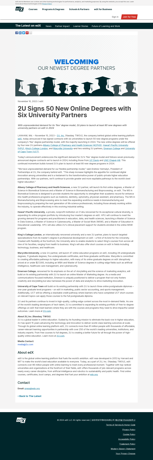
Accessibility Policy (126, 439)
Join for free (129, 17)
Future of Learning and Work (106, 26)
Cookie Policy (129, 434)
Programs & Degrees (53, 9)
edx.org (94, 374)
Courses (33, 9)
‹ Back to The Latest (29, 396)
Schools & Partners (79, 9)
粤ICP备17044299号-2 (125, 420)
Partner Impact (62, 26)
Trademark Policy (127, 444)
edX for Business (103, 9)
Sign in (115, 17)
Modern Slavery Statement (123, 449)
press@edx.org (32, 388)
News (48, 26)
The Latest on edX (28, 25)
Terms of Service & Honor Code (120, 425)
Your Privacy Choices (125, 453)
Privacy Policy (47, 4)
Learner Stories (80, 26)
